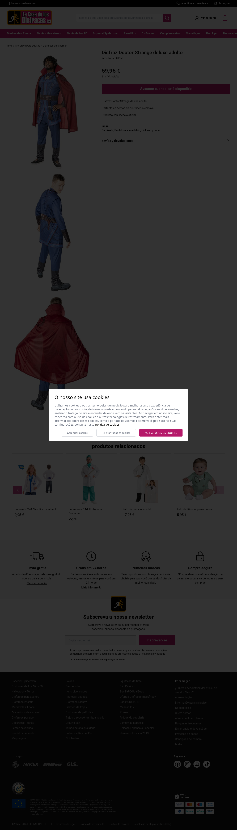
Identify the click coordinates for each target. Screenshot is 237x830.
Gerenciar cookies (77, 432)
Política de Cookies (107, 424)
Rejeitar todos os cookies (116, 432)
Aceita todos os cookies (161, 432)
